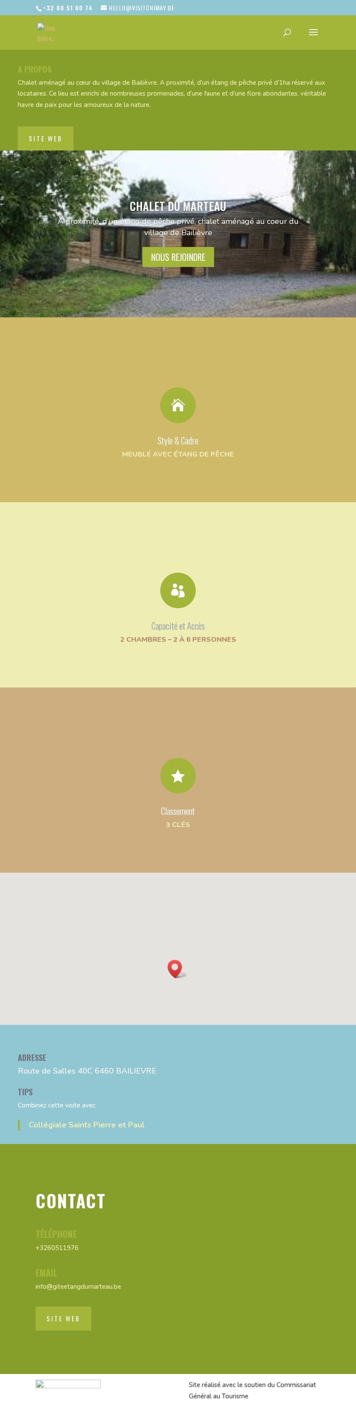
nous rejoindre (178, 256)
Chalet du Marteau (178, 205)
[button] (177, 969)
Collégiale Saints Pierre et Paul (87, 1125)
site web (46, 138)
